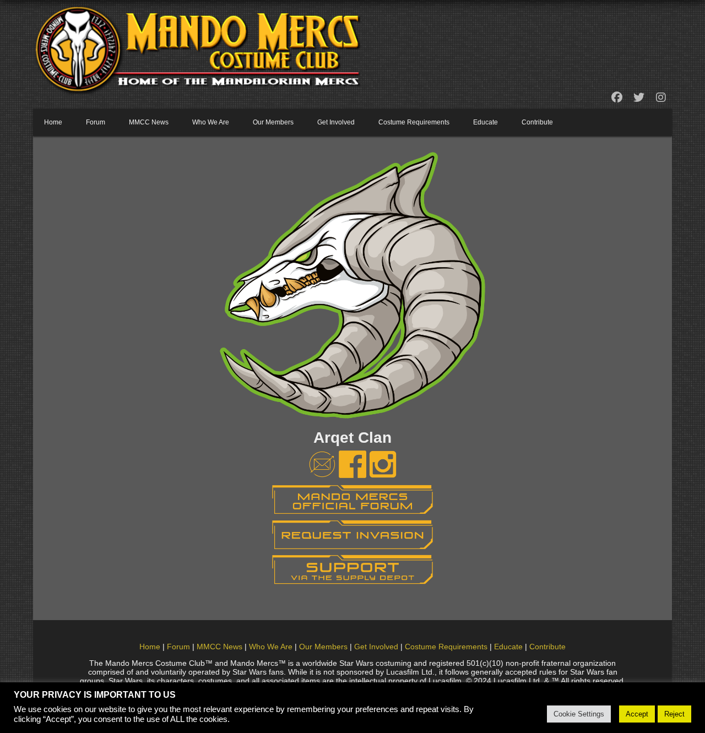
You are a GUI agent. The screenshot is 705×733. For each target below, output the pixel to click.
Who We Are (210, 122)
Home (53, 122)
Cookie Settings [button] (579, 714)
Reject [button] (674, 714)
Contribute (537, 122)
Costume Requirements (413, 122)
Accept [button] (637, 714)
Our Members (273, 122)
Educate (485, 122)
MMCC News (149, 122)
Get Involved (336, 122)
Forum (95, 122)
